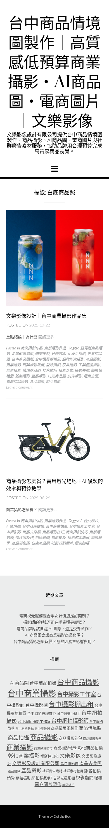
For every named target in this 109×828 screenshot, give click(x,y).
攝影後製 (58, 537)
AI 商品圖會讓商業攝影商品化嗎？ (54, 635)
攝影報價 (82, 370)
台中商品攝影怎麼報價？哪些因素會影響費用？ (54, 641)
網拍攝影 (23, 778)
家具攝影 (69, 365)
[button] (54, 168)
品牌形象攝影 (73, 359)
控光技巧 (49, 370)
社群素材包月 (73, 771)
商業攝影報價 (33, 365)
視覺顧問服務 (89, 777)
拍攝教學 (42, 537)
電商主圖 (91, 376)
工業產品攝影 (89, 365)
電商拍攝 (82, 543)
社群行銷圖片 (62, 543)
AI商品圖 (19, 683)
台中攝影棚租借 (47, 359)
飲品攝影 (53, 381)
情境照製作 (24, 537)
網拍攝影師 (41, 777)
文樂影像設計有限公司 (36, 763)
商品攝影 (93, 359)
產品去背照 (90, 763)
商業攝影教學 (65, 748)
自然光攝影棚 (64, 778)
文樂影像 (70, 756)
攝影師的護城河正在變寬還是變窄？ (54, 622)
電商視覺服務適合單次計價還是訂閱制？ (54, 615)
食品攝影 (37, 381)
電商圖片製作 (48, 784)
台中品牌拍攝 (33, 526)
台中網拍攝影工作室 (34, 721)
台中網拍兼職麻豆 (41, 713)
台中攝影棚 (36, 705)
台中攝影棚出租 (71, 704)
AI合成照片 (89, 521)
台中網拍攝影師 (70, 721)
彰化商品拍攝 (90, 747)
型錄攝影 (53, 365)
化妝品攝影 (76, 353)
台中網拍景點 (24, 728)
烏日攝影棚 (69, 763)
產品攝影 (38, 376)
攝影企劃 (65, 370)
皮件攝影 (74, 376)
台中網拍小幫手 (68, 713)
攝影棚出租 (50, 756)
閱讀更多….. (48, 336)
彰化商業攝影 (24, 756)
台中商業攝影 (22, 359)
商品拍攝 (18, 737)
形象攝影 (13, 370)
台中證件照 (42, 728)
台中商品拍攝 (43, 682)
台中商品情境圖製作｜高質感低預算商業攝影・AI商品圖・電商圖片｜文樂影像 (54, 72)
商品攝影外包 (70, 738)
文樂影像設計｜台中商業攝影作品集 (46, 316)
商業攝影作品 (31, 348)
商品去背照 (31, 532)
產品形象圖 (20, 543)
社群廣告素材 (52, 771)
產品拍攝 (14, 771)
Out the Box (62, 816)
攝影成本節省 (78, 537)
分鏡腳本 (58, 353)
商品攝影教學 (92, 738)
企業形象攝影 (22, 353)
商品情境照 (90, 727)
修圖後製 (42, 353)
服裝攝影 (22, 376)
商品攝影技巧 (53, 532)
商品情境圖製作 (64, 728)
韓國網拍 (68, 785)
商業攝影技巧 (76, 532)
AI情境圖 (13, 526)
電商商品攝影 (17, 381)
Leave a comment (19, 387)
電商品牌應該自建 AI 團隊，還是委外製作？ (54, 628)
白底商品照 (57, 376)
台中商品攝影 (78, 682)
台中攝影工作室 (81, 526)
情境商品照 (31, 370)
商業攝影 (13, 365)
